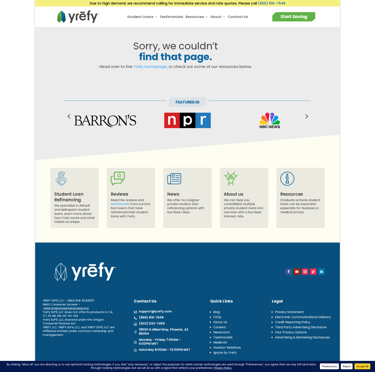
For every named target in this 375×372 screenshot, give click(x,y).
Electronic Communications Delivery (303, 317)
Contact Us (238, 16)
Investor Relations (227, 347)
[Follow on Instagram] (305, 272)
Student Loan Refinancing (68, 197)
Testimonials (171, 16)
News (173, 194)
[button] (68, 116)
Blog (216, 312)
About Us (220, 322)
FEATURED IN (187, 102)
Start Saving (293, 17)
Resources (291, 194)
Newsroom (221, 332)
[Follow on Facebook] (289, 272)
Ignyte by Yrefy (225, 352)
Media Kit (220, 342)
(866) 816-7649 (271, 3)
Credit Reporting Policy (292, 322)
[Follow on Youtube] (297, 272)
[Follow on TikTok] (313, 272)
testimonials (120, 204)
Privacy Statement (289, 312)
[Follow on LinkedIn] (321, 272)
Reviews (119, 194)
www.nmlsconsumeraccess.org (66, 308)
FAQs (217, 317)
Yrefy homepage (150, 66)
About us (233, 194)
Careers (219, 327)
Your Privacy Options (291, 332)
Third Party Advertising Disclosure (301, 327)
